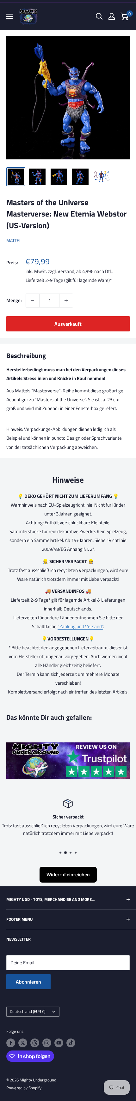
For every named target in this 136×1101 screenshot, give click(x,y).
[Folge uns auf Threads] (34, 1043)
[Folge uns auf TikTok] (70, 1043)
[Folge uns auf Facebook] (10, 1043)
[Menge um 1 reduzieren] (32, 300)
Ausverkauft (68, 324)
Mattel (14, 240)
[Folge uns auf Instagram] (46, 1043)
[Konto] (111, 16)
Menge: (14, 300)
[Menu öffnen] (9, 16)
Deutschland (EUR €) (27, 1012)
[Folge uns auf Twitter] (22, 1043)
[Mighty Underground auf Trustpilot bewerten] (68, 746)
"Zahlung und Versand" (80, 626)
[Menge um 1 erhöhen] (66, 300)
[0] (124, 16)
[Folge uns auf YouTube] (58, 1043)
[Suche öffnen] (99, 16)
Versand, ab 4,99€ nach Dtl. (85, 271)
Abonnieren (28, 981)
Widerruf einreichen (68, 874)
